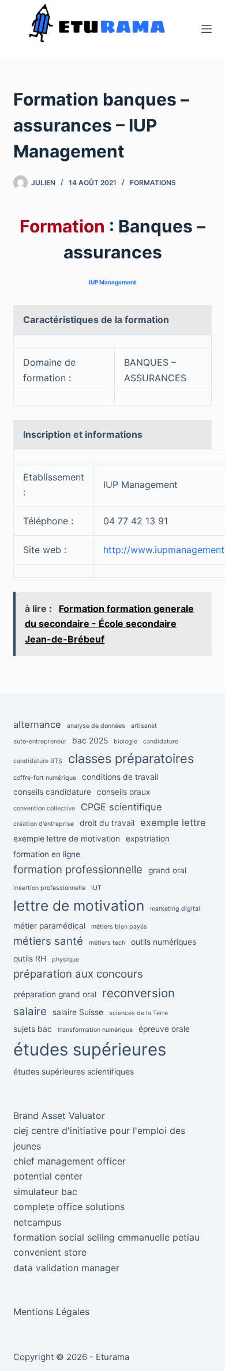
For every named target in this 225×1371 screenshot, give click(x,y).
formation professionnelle (77, 869)
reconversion (138, 993)
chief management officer (69, 1161)
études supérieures (89, 1049)
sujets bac (32, 1029)
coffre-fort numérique (44, 778)
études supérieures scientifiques (73, 1071)
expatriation (148, 838)
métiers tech (107, 942)
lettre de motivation (78, 905)
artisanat (144, 726)
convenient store (50, 1252)
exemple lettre (173, 822)
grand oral (167, 870)
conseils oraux (123, 792)
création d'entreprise (43, 824)
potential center (47, 1176)
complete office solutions (69, 1206)
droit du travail (107, 823)
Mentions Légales (51, 1311)
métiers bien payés (119, 926)
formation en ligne (46, 854)
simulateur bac (45, 1191)
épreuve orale (164, 1029)
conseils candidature (52, 792)
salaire (30, 1011)
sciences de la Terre (138, 1013)
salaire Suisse (77, 1012)
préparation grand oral (54, 994)
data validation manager (66, 1268)
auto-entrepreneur (39, 741)
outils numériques (163, 941)
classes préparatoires (131, 758)
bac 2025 (90, 740)
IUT (96, 888)
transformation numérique (95, 1030)
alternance (37, 724)
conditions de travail (120, 777)
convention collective (44, 808)
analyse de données (96, 726)
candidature (160, 741)
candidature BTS (37, 761)
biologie (125, 741)
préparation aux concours (78, 974)
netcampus (37, 1222)
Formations (153, 182)
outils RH (29, 958)
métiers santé (48, 941)
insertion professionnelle (49, 888)
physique (65, 959)
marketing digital (175, 908)
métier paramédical (49, 925)
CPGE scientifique (121, 807)
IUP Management (112, 282)
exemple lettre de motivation (66, 838)
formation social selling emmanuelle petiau (106, 1237)
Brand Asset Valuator (59, 1115)
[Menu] (206, 29)
